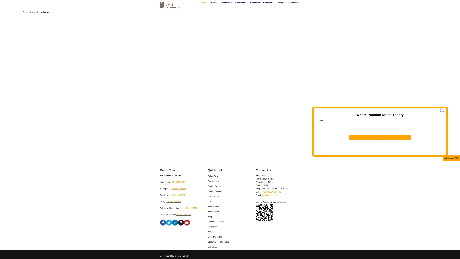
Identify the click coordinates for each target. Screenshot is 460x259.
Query (321, 121)
